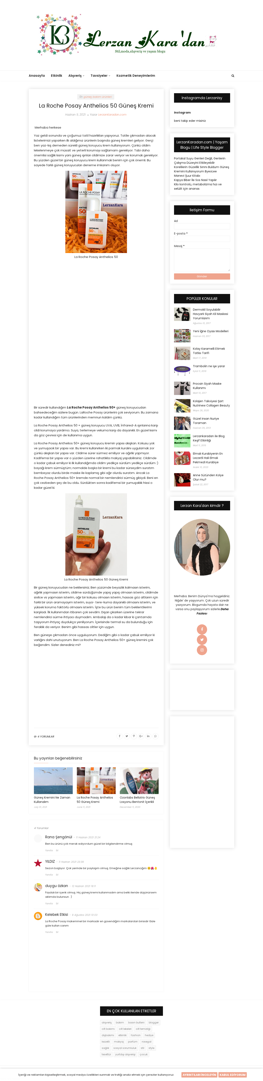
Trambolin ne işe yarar (209, 366)
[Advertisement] (96, 297)
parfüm (132, 1041)
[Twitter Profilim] (202, 640)
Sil (57, 850)
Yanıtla (49, 850)
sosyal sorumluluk (124, 1048)
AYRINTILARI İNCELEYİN (199, 1075)
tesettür (106, 1054)
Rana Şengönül (58, 837)
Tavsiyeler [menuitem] (99, 75)
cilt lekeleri (125, 1029)
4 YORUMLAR (46, 736)
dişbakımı (108, 1035)
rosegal (146, 1041)
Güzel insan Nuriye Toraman (206, 421)
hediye (149, 1035)
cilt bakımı (108, 1029)
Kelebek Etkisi (56, 914)
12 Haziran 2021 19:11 (84, 886)
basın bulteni (136, 1022)
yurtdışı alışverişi (125, 1054)
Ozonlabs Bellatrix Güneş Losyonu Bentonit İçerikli (137, 799)
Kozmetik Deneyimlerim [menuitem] (136, 75)
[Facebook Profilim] (202, 630)
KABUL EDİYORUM (233, 1075)
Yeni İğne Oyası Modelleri (210, 331)
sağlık (105, 1048)
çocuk (144, 1054)
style (151, 1048)
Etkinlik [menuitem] (56, 75)
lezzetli (106, 1041)
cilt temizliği (143, 1029)
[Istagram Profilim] (202, 650)
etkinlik (122, 1035)
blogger (154, 1022)
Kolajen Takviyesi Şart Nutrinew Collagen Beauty (211, 403)
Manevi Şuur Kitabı (187, 176)
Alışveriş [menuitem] (75, 75)
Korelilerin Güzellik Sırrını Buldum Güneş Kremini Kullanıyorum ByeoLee (201, 169)
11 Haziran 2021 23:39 (71, 862)
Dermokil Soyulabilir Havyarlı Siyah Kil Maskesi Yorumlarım (210, 314)
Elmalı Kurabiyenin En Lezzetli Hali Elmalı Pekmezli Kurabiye (208, 458)
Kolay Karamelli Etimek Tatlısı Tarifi (209, 351)
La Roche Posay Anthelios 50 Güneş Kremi (95, 799)
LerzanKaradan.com (112, 115)
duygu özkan (56, 885)
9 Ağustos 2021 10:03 (84, 915)
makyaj (119, 1041)
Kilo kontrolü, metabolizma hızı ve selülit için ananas (198, 186)
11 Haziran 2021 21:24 (88, 837)
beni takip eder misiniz (190, 121)
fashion (136, 1035)
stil (142, 1048)
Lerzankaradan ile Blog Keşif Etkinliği (209, 438)
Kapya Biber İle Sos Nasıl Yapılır (195, 180)
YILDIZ (50, 861)
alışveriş (107, 1022)
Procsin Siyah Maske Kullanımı (207, 386)
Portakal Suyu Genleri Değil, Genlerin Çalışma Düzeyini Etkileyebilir (199, 160)
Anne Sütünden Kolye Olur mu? (208, 477)
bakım (120, 1022)
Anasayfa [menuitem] (37, 75)
